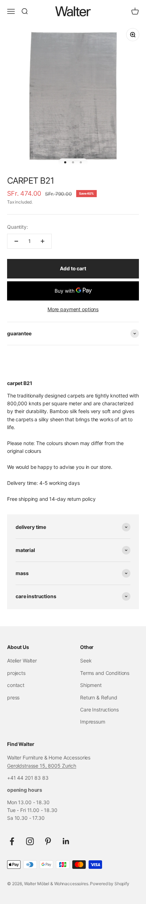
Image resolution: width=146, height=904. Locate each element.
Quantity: (17, 227)
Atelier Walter (22, 660)
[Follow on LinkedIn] (66, 841)
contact (15, 685)
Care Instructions (99, 710)
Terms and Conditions (104, 673)
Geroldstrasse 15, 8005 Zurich (41, 766)
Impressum (92, 722)
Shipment (91, 685)
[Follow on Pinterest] (48, 841)
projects (16, 673)
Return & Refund (98, 697)
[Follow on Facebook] (12, 841)
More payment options (73, 309)
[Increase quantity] (42, 241)
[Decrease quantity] (16, 241)
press (13, 697)
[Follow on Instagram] (30, 841)
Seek (85, 660)
